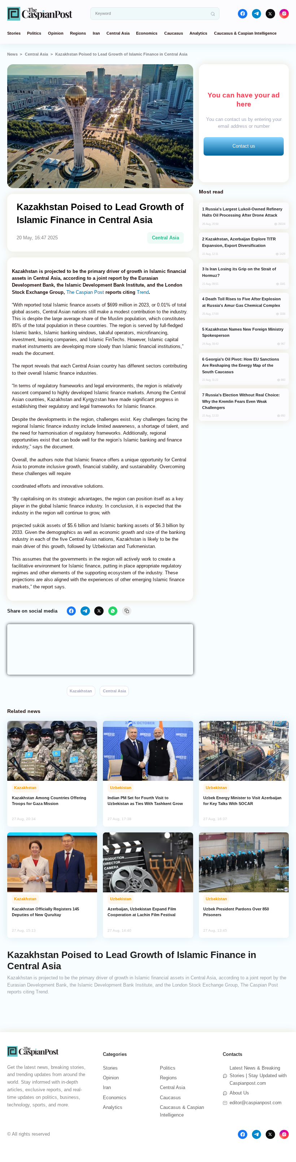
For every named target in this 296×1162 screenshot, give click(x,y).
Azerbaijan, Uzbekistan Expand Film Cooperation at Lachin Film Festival (142, 912)
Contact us (243, 146)
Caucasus (173, 33)
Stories (14, 33)
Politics (34, 33)
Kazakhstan (81, 691)
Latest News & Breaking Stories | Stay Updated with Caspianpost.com (258, 1075)
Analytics (198, 33)
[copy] (126, 611)
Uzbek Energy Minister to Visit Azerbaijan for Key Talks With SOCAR (242, 801)
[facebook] (242, 13)
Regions (78, 33)
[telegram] (256, 13)
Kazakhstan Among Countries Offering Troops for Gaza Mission (49, 801)
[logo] (39, 13)
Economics (146, 33)
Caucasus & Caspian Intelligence (245, 33)
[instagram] (284, 13)
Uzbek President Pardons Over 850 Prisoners (236, 912)
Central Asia (118, 33)
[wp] (113, 611)
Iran (96, 33)
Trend (143, 292)
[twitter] (270, 13)
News (12, 54)
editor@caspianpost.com (256, 1102)
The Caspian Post (85, 292)
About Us (239, 1093)
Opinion (56, 33)
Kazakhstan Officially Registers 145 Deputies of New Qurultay (45, 912)
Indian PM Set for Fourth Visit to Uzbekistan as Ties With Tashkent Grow (145, 801)
